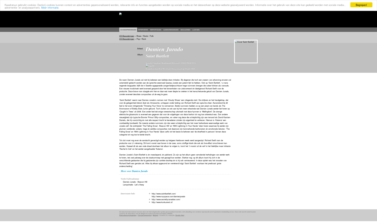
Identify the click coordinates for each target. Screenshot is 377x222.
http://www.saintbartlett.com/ (164, 193)
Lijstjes (196, 30)
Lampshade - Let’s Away (133, 184)
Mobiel (155, 215)
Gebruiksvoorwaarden (128, 215)
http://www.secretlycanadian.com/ (166, 199)
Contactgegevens (145, 215)
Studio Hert (179, 215)
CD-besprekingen (128, 30)
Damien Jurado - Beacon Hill (135, 181)
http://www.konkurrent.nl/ (162, 202)
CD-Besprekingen (126, 36)
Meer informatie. (50, 7)
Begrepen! (361, 5)
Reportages (155, 30)
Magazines (185, 30)
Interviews (143, 30)
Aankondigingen (170, 30)
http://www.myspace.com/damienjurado (168, 196)
